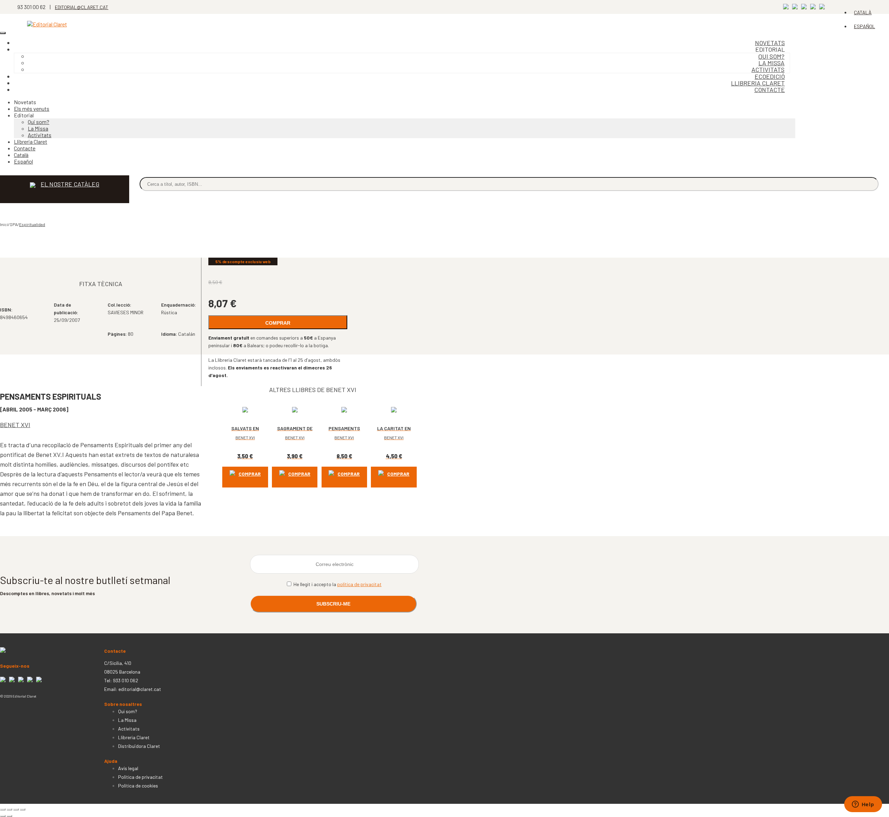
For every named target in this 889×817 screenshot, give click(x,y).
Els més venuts (31, 108)
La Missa (38, 128)
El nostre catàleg (70, 184)
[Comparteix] (16, 809)
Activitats (39, 135)
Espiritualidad (32, 224)
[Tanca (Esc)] (22, 809)
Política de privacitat (140, 777)
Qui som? (38, 121)
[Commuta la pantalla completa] (9, 809)
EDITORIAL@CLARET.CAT (81, 7)
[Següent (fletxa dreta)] (9, 816)
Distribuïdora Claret (139, 746)
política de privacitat (359, 584)
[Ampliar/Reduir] (3, 809)
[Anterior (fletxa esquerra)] (3, 816)
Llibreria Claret (30, 141)
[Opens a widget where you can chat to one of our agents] (863, 805)
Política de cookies (138, 786)
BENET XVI (15, 424)
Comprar (277, 323)
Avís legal (128, 768)
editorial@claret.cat (139, 689)
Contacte (769, 89)
